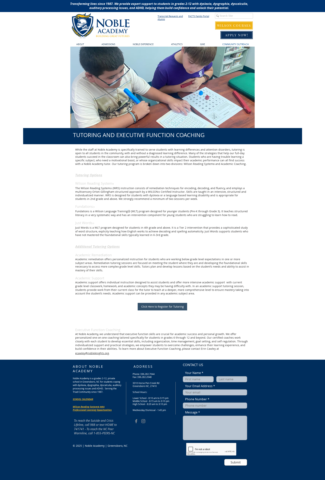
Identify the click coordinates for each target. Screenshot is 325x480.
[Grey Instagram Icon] (143, 421)
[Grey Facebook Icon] (136, 421)
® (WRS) (101, 407)
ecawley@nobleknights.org (92, 353)
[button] (162, 87)
